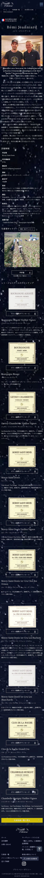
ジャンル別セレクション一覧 (11, 858)
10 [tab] (35, 269)
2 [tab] (8, 269)
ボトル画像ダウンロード (20, 313)
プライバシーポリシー (22, 869)
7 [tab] (25, 269)
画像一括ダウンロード (27, 229)
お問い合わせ (6, 844)
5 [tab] (18, 269)
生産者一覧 (5, 854)
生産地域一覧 (16, 9)
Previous (2, 249)
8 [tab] (29, 269)
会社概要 (4, 841)
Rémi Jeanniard (8, 12)
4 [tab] (15, 269)
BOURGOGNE (29, 9)
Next (41, 249)
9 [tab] (32, 269)
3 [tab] (12, 269)
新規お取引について (29, 854)
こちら (29, 276)
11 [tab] (39, 269)
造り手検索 (5, 861)
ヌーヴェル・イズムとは (30, 837)
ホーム (5, 9)
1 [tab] (5, 269)
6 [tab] (22, 269)
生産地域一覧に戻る (22, 820)
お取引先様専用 (31, 859)
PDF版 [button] (22, 272)
